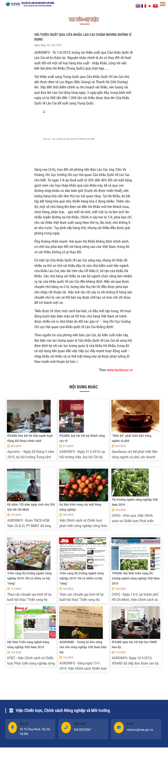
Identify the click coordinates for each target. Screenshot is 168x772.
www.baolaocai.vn (120, 370)
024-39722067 (82, 730)
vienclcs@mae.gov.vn (140, 730)
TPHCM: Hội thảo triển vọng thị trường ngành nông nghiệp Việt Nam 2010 (136, 578)
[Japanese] (149, 5)
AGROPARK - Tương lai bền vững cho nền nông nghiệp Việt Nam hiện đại (83, 647)
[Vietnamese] (155, 5)
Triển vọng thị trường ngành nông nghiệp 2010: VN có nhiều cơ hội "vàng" (29, 578)
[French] (143, 5)
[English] (138, 5)
